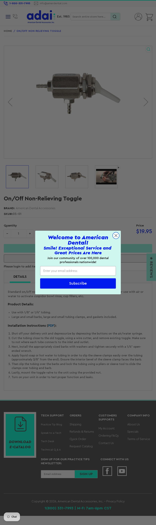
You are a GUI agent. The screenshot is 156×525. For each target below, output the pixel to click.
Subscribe (78, 283)
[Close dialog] (116, 235)
